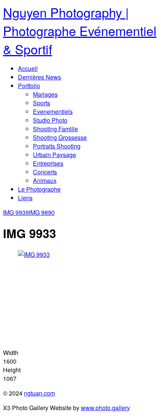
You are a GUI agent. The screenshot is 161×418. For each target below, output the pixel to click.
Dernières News (39, 77)
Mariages (45, 94)
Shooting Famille (55, 128)
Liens (25, 197)
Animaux (45, 180)
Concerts (45, 172)
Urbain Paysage (54, 154)
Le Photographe (39, 189)
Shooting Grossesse (60, 137)
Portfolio (29, 85)
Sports (41, 103)
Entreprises (48, 163)
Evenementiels (53, 111)
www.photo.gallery (105, 407)
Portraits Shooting (56, 146)
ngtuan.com (39, 393)
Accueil (28, 68)
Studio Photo (50, 120)
